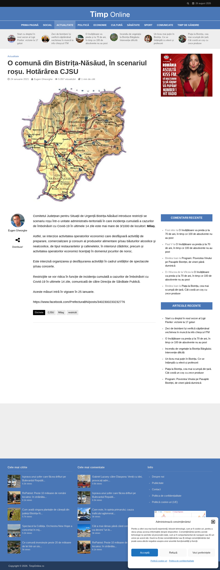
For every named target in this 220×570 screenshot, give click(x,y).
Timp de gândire (188, 25)
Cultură (117, 25)
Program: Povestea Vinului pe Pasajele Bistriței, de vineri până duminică (188, 262)
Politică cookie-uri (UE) (165, 502)
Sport (148, 25)
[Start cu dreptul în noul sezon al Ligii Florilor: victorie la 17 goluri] (11, 39)
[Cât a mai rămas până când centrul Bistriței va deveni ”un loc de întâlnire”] (84, 530)
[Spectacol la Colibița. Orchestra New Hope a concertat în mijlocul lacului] (14, 530)
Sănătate (133, 25)
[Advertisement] (94, 353)
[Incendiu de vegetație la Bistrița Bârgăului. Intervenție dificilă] (113, 37)
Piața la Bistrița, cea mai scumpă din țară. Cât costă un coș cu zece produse (198, 39)
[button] (213, 522)
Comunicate (165, 25)
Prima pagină (29, 25)
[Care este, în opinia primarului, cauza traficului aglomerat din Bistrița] (84, 514)
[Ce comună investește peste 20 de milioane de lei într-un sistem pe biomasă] (14, 547)
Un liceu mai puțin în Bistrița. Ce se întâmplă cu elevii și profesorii (164, 39)
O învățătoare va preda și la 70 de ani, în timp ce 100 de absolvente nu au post (97, 39)
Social (47, 25)
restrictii (72, 312)
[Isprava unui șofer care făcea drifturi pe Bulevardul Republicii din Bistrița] (14, 481)
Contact (156, 489)
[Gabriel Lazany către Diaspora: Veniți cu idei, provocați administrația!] (84, 481)
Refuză (173, 552)
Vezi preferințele (201, 552)
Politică (83, 25)
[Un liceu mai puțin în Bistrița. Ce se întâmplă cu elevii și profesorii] (147, 39)
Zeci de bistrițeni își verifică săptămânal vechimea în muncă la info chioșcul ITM (62, 39)
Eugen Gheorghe (43, 79)
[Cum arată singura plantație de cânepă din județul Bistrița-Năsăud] (14, 514)
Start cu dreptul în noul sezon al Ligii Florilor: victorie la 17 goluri (27, 39)
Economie (100, 25)
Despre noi (158, 476)
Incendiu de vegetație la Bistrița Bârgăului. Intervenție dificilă (130, 37)
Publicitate (157, 482)
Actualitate (65, 25)
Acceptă (144, 552)
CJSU (51, 312)
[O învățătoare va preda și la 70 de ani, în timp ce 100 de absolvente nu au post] (79, 39)
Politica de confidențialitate (181, 561)
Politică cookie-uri (159, 561)
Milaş (61, 312)
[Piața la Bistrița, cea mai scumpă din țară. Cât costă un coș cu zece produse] (181, 39)
